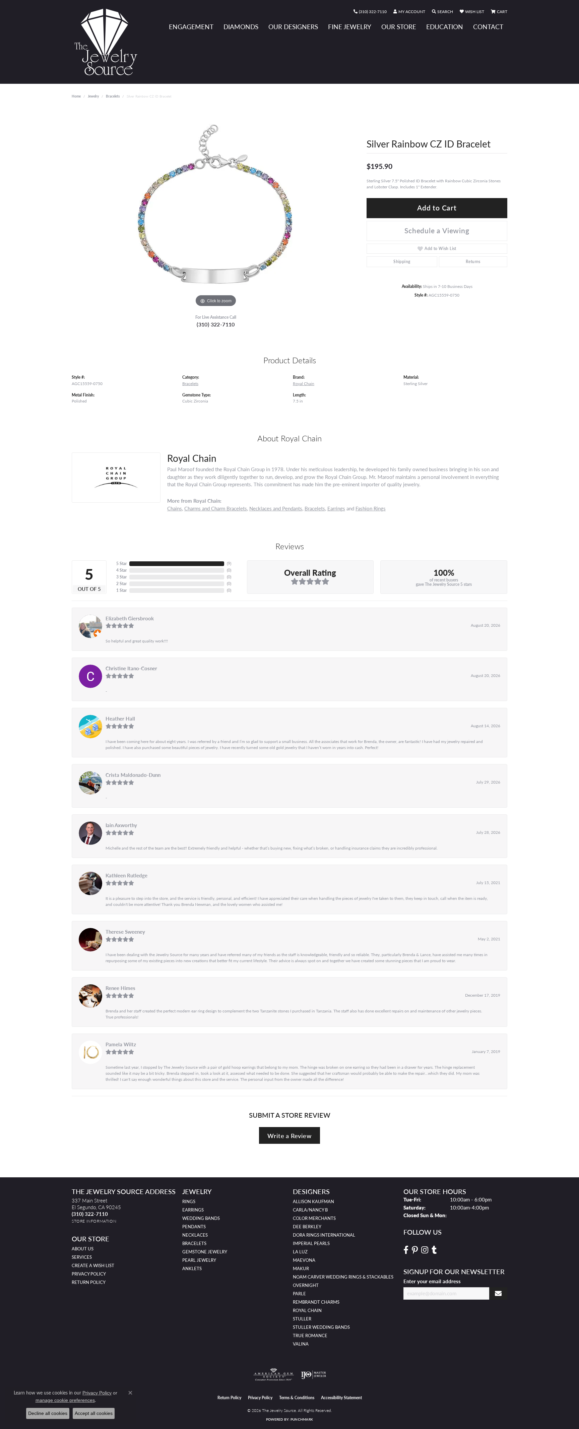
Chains (174, 508)
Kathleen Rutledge (126, 875)
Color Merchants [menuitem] (314, 1218)
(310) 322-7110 (216, 324)
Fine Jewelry (349, 26)
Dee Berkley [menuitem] (307, 1227)
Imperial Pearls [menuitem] (311, 1243)
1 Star (121, 590)
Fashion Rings (371, 508)
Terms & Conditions (296, 1398)
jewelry (93, 96)
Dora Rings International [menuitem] (324, 1235)
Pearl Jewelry (199, 1260)
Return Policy (89, 1282)
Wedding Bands (201, 1218)
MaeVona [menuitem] (304, 1260)
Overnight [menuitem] (306, 1285)
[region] (215, 208)
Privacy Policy (89, 1274)
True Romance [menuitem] (310, 1335)
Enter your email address (432, 1281)
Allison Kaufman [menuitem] (313, 1201)
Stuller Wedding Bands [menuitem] (321, 1327)
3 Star (121, 577)
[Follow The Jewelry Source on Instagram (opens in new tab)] (424, 1250)
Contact (488, 26)
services (82, 1257)
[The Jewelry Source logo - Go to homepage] (108, 42)
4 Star (121, 570)
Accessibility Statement (341, 1398)
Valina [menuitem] (301, 1344)
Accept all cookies (94, 1413)
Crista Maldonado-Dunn (133, 775)
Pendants (194, 1227)
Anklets (192, 1268)
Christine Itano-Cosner (131, 668)
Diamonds (240, 26)
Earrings (336, 508)
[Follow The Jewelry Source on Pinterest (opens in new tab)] (415, 1250)
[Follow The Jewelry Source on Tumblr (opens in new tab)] (434, 1250)
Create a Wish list (93, 1265)
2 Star (121, 583)
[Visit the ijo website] (313, 1374)
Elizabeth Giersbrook (130, 618)
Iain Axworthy (121, 825)
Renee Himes (120, 988)
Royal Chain (303, 383)
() (229, 563)
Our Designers (293, 26)
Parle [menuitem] (299, 1294)
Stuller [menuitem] (302, 1319)
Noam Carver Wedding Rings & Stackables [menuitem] (343, 1277)
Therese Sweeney (125, 931)
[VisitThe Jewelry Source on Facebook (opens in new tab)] (405, 1250)
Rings (188, 1201)
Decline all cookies (47, 1413)
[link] (370, 12)
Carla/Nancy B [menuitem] (310, 1210)
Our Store (398, 26)
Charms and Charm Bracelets (215, 508)
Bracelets (113, 96)
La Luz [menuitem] (300, 1252)
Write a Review (289, 1135)
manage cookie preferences (65, 1400)
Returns (473, 261)
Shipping (401, 261)
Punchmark (302, 1419)
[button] (409, 12)
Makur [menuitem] (301, 1268)
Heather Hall (120, 718)
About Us (82, 1249)
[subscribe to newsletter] (498, 1293)
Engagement (191, 26)
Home (76, 96)
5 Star (121, 563)
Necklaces (195, 1235)
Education (444, 26)
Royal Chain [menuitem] (307, 1310)
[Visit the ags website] (273, 1374)
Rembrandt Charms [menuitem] (316, 1302)
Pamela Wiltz (121, 1044)
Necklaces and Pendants (275, 508)
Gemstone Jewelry (204, 1252)
